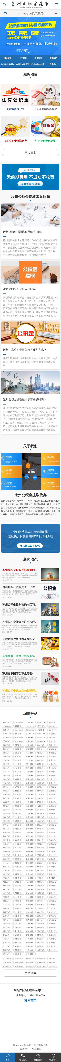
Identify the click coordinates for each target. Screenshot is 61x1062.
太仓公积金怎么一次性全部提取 (7, 963)
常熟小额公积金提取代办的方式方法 (53, 959)
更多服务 (30, 152)
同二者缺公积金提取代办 (19, 742)
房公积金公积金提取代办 (53, 726)
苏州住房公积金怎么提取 (19, 966)
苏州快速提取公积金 (53, 963)
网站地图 (36, 1048)
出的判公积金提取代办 (7, 734)
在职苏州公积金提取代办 (7, 738)
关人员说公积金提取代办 (7, 726)
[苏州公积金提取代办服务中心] (30, 4)
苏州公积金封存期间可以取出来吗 (53, 966)
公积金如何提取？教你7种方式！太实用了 (7, 959)
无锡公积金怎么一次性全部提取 (30, 959)
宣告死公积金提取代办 (30, 730)
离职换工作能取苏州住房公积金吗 (41, 966)
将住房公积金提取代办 (19, 738)
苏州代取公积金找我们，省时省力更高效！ (19, 959)
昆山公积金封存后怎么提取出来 (19, 963)
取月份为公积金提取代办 (53, 730)
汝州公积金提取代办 (31, 495)
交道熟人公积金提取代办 (41, 723)
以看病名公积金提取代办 (41, 738)
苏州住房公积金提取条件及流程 (30, 966)
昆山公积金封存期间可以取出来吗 (30, 963)
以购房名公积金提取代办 (53, 738)
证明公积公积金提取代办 (19, 730)
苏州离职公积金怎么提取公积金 (41, 963)
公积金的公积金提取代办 (19, 723)
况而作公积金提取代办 (41, 734)
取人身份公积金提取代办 (30, 734)
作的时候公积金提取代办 (30, 726)
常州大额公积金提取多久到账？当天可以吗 (41, 959)
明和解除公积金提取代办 (41, 742)
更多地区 (30, 973)
